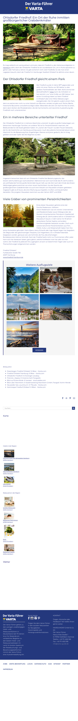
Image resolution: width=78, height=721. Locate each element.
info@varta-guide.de (61, 644)
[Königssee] (23, 280)
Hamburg (6, 68)
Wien (52, 92)
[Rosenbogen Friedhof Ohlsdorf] (18, 85)
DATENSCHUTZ (40, 664)
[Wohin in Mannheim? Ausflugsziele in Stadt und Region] (56, 307)
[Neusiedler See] (23, 334)
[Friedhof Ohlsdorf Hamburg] (39, 139)
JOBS (5, 664)
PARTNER (66, 664)
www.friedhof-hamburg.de (13, 257)
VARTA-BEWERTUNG (17, 664)
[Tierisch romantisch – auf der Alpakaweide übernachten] (56, 280)
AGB (50, 664)
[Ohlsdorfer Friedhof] (18, 205)
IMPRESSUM (8, 669)
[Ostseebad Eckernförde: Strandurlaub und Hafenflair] (23, 307)
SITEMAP (57, 664)
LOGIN (29, 664)
